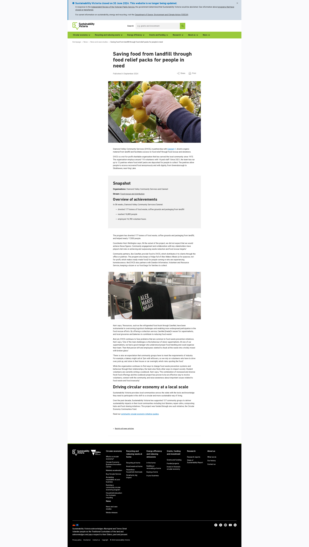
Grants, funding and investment (174, 452)
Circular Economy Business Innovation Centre (113, 464)
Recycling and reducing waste (107, 35)
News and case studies (111, 508)
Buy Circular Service (113, 474)
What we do (211, 457)
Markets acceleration (114, 470)
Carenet (170, 149)
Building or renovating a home (154, 467)
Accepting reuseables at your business (113, 479)
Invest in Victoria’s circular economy (173, 468)
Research (177, 35)
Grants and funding (157, 35)
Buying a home (152, 472)
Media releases (112, 513)
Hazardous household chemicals (134, 471)
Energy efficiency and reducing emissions (154, 454)
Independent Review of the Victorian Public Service (113, 7)
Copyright (105, 540)
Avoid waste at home (134, 466)
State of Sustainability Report (195, 461)
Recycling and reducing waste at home (134, 454)
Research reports (193, 457)
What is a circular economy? (112, 458)
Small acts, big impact (131, 476)
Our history (211, 461)
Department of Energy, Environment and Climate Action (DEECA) (161, 15)
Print (194, 73)
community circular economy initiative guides (140, 414)
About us (192, 35)
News (205, 35)
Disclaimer (87, 540)
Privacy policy (76, 540)
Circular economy (80, 35)
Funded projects (173, 463)
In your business (153, 476)
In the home (151, 463)
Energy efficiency (134, 35)
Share (182, 73)
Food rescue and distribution (132, 194)
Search (130, 26)
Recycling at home (133, 463)
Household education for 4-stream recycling (114, 495)
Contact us (211, 464)
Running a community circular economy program (113, 487)
